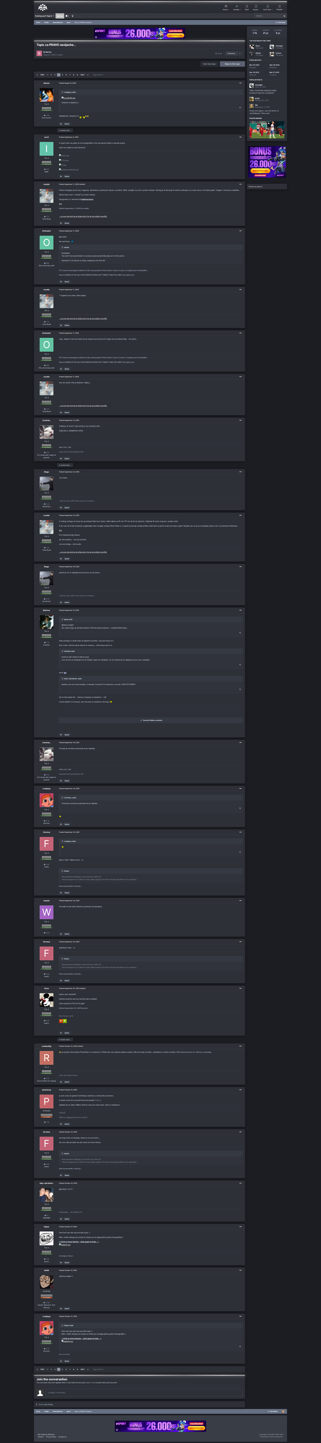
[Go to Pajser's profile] (46, 1238)
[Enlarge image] (68, 98)
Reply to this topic (232, 64)
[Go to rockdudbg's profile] (46, 1058)
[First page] (37, 74)
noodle (47, 184)
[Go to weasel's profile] (46, 912)
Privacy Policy (51, 1437)
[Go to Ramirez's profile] (46, 622)
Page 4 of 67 (98, 75)
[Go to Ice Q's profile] (46, 149)
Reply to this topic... (58, 1392)
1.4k (47, 1122)
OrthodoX (46, 231)
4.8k (47, 864)
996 (47, 263)
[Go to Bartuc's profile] (39, 53)
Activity (236, 10)
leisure (278, 53)
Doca (46, 988)
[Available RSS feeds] (283, 1411)
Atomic (47, 83)
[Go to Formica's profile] (46, 844)
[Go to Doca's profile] (46, 1000)
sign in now (90, 1382)
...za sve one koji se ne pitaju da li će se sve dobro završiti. (83, 216)
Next (83, 75)
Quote (67, 124)
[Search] (284, 16)
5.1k (47, 642)
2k (47, 1215)
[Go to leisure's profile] (272, 54)
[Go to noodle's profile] (46, 196)
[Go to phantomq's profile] (46, 1101)
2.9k (47, 115)
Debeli (258, 53)
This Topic (274, 16)
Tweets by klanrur (255, 187)
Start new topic (209, 64)
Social (255, 10)
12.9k (47, 1303)
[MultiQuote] (61, 124)
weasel (47, 901)
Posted (67, 83)
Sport (60, 55)
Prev (43, 75)
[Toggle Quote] (63, 92)
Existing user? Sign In (44, 16)
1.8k (47, 1259)
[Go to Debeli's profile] (252, 54)
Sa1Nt (46, 1270)
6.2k (47, 504)
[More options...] (240, 83)
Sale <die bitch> (47, 1183)
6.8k (47, 933)
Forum (225, 10)
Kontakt (279, 9)
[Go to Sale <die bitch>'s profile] (46, 1195)
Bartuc (49, 52)
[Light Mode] (72, 16)
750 (47, 169)
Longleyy (47, 788)
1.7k (47, 217)
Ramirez (46, 610)
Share (219, 53)
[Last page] (88, 74)
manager (279, 46)
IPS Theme (41, 1434)
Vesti (247, 9)
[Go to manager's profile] (272, 47)
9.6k (47, 1021)
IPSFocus (51, 1434)
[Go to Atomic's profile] (46, 95)
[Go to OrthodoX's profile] (46, 242)
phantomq (46, 1090)
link (60, 204)
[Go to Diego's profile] (46, 483)
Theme (40, 1437)
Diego (46, 472)
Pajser (46, 1227)
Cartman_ (46, 420)
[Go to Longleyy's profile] (46, 800)
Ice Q (46, 137)
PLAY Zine (267, 10)
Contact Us (62, 1437)
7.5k (47, 452)
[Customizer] (67, 16)
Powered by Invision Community (271, 1437)
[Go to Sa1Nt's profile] (46, 1282)
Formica (46, 832)
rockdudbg (46, 1046)
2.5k (47, 1078)
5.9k (47, 821)
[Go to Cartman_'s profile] (46, 432)
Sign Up (60, 16)
